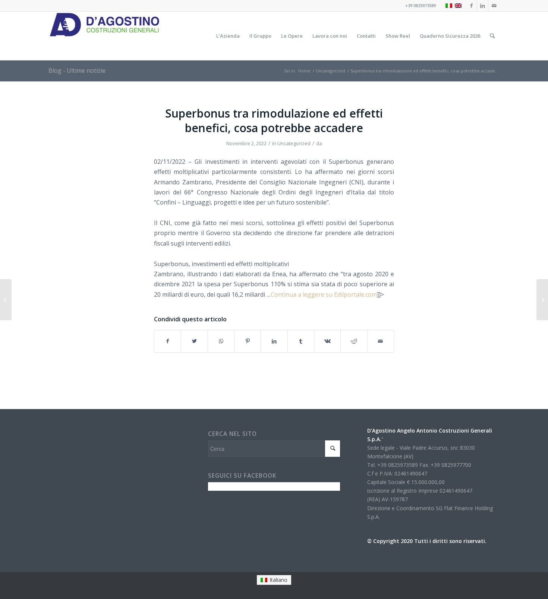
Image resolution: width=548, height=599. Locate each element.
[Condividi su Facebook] (167, 341)
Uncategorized (294, 143)
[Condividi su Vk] (327, 341)
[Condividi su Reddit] (354, 341)
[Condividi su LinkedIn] (274, 341)
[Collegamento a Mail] (494, 5)
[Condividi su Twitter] (194, 341)
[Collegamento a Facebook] (471, 5)
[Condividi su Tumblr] (301, 341)
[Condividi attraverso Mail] (381, 341)
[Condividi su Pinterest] (247, 341)
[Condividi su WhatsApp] (221, 341)
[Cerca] (492, 36)
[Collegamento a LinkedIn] (482, 5)
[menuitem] (228, 36)
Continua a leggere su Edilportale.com (324, 294)
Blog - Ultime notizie (76, 70)
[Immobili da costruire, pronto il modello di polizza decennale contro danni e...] (6, 299)
